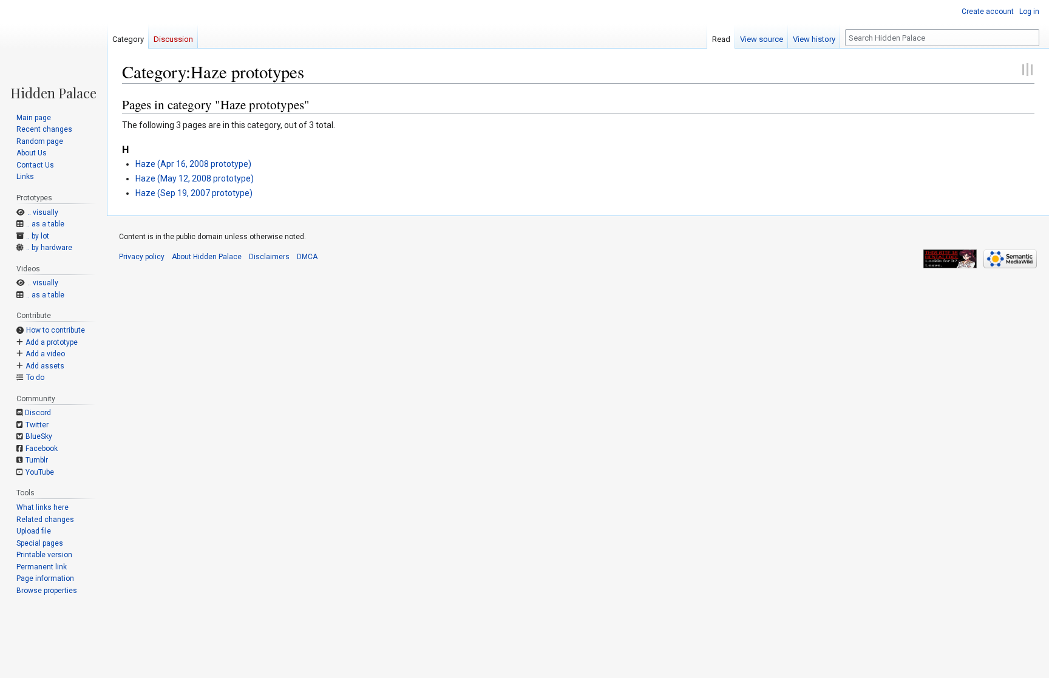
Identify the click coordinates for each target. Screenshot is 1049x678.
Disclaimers (269, 257)
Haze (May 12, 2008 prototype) (194, 178)
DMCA (307, 257)
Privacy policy (142, 257)
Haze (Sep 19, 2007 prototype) (194, 193)
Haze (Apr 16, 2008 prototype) (193, 164)
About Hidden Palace (207, 257)
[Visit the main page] (53, 50)
